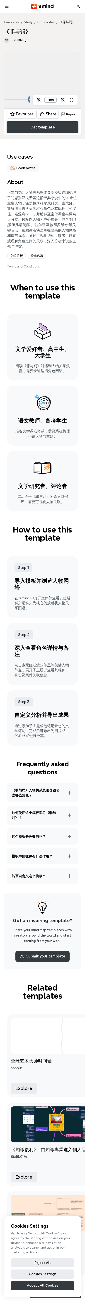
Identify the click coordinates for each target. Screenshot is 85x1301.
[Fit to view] (71, 100)
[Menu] (7, 6)
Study (28, 22)
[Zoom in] (38, 100)
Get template (42, 127)
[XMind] (42, 6)
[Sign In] (78, 6)
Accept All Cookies (42, 1285)
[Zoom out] (62, 100)
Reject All (42, 1262)
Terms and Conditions (23, 266)
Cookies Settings (42, 1274)
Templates (11, 22)
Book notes (46, 22)
